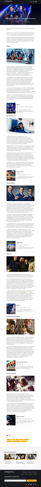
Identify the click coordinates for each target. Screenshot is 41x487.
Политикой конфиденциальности (20, 482)
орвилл (21, 439)
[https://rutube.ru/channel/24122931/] (36, 484)
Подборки (12, 28)
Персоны (31, 474)
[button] (36, 452)
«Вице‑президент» (23, 292)
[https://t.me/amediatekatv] (26, 484)
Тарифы (35, 474)
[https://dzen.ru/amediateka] (33, 484)
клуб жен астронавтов (17, 441)
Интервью (34, 472)
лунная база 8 (26, 439)
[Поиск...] (31, 1)
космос (17, 439)
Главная (8, 28)
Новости (26, 474)
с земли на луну (24, 441)
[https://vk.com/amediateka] (28, 484)
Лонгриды (30, 472)
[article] (9, 460)
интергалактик (9, 441)
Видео (22, 474)
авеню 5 (13, 439)
